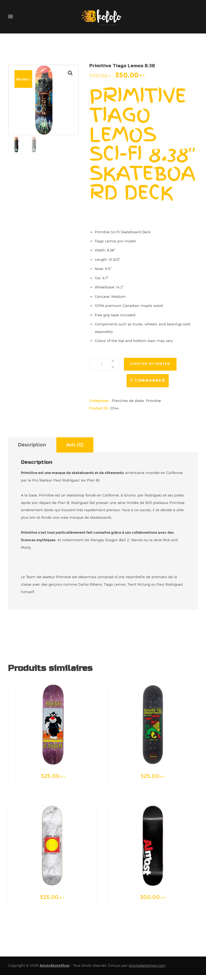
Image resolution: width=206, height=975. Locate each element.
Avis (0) (74, 445)
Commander (150, 380)
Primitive (153, 400)
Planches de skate (128, 400)
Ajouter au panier (150, 364)
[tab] (32, 445)
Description (32, 445)
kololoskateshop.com (147, 965)
